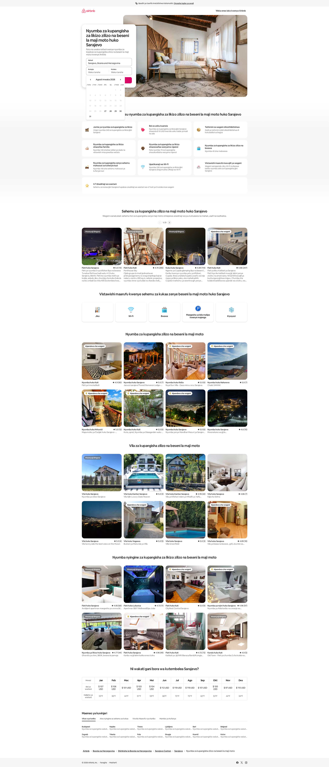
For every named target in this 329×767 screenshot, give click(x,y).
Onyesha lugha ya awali (184, 3)
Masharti (113, 762)
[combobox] (109, 63)
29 (116, 111)
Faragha (103, 762)
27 (105, 111)
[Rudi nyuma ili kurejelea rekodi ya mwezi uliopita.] (90, 79)
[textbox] (97, 72)
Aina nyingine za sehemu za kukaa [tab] (114, 719)
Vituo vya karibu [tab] (89, 719)
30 (120, 111)
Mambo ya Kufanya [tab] (168, 719)
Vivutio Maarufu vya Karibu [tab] (144, 719)
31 (90, 116)
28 (110, 111)
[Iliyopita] (160, 222)
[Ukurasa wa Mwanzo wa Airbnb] (88, 11)
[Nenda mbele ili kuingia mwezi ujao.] (120, 79)
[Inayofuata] (169, 222)
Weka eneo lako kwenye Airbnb (231, 10)
